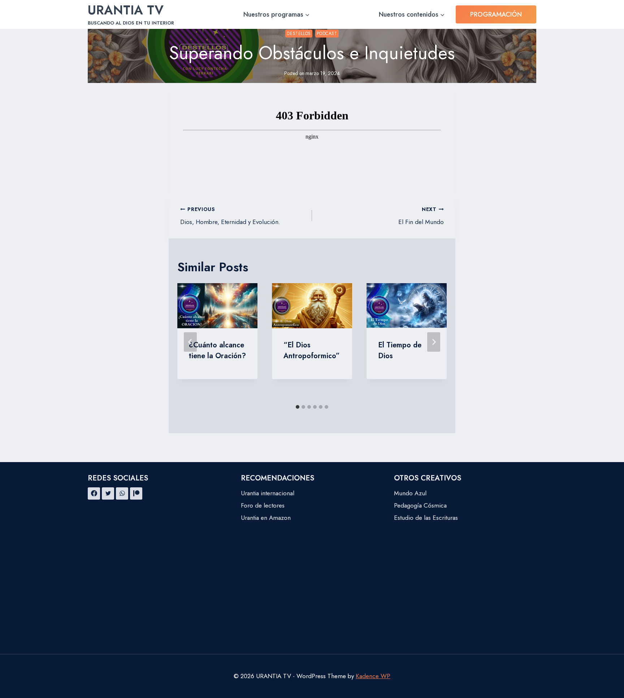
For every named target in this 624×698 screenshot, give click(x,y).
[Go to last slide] (190, 342)
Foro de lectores (263, 505)
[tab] (297, 407)
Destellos (299, 33)
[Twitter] (108, 493)
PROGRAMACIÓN (496, 14)
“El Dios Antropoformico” (311, 350)
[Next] (433, 342)
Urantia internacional (267, 493)
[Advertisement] (312, 599)
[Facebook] (94, 493)
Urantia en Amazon (266, 517)
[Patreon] (136, 493)
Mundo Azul (410, 493)
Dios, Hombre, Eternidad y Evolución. (230, 216)
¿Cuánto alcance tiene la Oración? (217, 350)
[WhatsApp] (122, 493)
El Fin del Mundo (421, 216)
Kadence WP (373, 676)
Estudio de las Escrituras (426, 517)
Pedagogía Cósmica (420, 505)
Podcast (327, 33)
